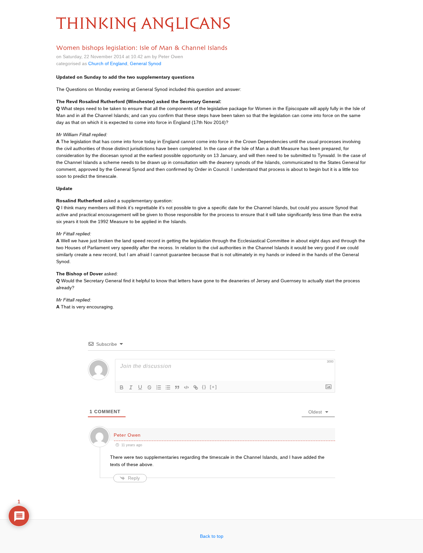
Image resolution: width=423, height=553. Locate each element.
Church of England (107, 63)
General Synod (145, 63)
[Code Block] (186, 387)
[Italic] (130, 387)
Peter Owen (127, 435)
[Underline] (140, 387)
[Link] (195, 387)
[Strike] (149, 387)
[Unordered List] (168, 387)
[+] (213, 386)
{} (204, 386)
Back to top (211, 536)
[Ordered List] (158, 387)
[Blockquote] (177, 387)
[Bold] (121, 387)
